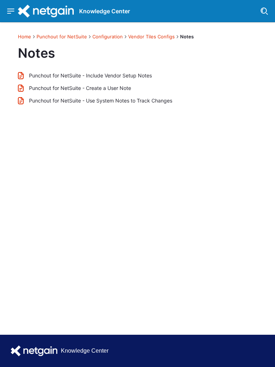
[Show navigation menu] (11, 11)
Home (24, 36)
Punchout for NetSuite (62, 36)
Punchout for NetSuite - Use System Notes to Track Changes (100, 100)
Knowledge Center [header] (104, 11)
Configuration (107, 36)
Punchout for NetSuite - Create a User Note (80, 88)
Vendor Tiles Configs (151, 36)
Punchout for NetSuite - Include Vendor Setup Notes (90, 75)
